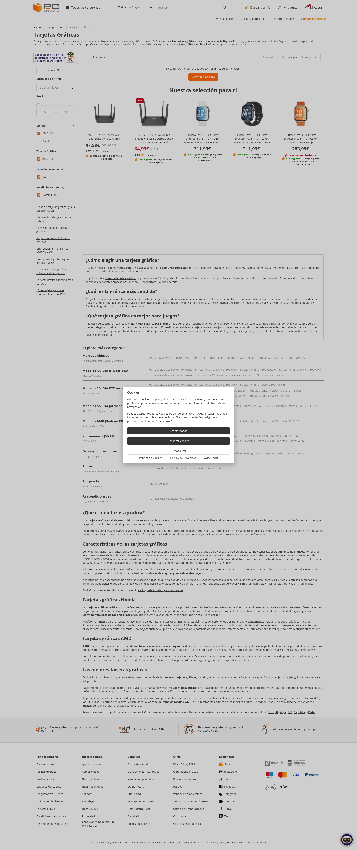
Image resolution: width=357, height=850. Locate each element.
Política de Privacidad (183, 458)
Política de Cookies (150, 458)
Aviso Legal (211, 458)
